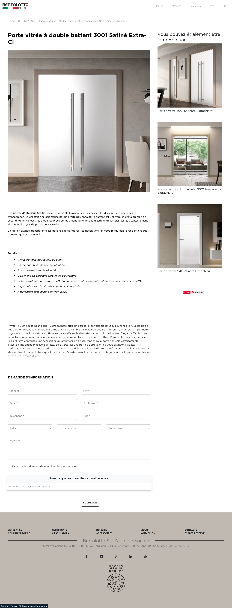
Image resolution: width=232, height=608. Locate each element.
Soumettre (90, 502)
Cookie (14, 606)
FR (224, 6)
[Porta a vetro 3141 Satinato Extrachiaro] (190, 236)
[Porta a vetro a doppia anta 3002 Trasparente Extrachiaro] (190, 154)
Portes (159, 6)
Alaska (62, 21)
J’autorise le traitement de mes (44, 466)
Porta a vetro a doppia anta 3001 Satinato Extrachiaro (97, 21)
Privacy (4, 606)
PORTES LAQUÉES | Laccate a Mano (36, 21)
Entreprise (176, 6)
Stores (211, 6)
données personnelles (63, 466)
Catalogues (195, 6)
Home (11, 21)
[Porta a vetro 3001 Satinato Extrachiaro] (190, 75)
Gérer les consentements (34, 606)
